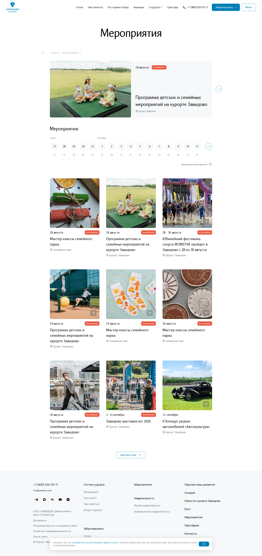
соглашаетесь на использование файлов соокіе (95, 542)
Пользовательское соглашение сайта (55, 525)
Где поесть (90, 497)
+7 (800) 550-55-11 (45, 484)
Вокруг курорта (93, 510)
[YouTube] (60, 499)
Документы (40, 520)
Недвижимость (144, 498)
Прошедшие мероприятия (194, 164)
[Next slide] (219, 89)
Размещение (91, 491)
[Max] (44, 499)
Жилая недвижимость (147, 505)
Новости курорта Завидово (203, 500)
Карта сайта (40, 536)
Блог (188, 509)
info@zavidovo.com (42, 490)
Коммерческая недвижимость (152, 511)
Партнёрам (192, 525)
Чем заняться (92, 503)
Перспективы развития (200, 484)
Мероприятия (143, 484)
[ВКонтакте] (52, 499)
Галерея (190, 492)
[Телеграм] (36, 499)
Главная (54, 52)
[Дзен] (68, 499)
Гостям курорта (94, 484)
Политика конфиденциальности (52, 531)
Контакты (191, 533)
